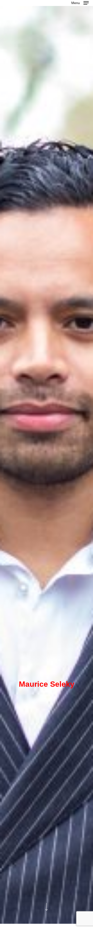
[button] (80, 2)
